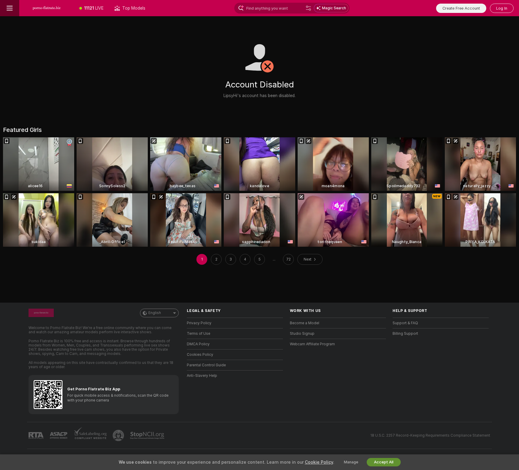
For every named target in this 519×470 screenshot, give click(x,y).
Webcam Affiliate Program (312, 344)
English (154, 313)
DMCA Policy (198, 344)
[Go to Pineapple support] (119, 435)
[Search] (308, 8)
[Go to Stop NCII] (147, 435)
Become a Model (304, 323)
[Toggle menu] (9, 8)
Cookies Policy (200, 354)
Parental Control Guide (206, 365)
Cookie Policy (319, 462)
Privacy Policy (199, 323)
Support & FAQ (405, 323)
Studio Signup (302, 333)
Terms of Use (198, 333)
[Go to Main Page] (46, 8)
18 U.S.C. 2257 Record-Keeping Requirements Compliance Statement (430, 435)
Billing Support (405, 333)
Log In (501, 8)
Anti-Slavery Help (202, 376)
